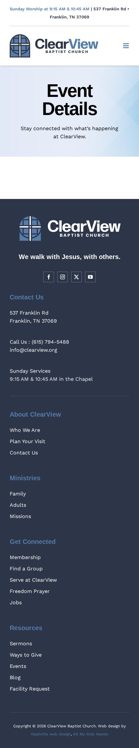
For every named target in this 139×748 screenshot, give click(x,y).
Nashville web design (51, 734)
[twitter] (76, 277)
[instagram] (62, 277)
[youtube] (90, 277)
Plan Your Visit (27, 441)
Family (18, 494)
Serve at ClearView (33, 580)
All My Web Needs (90, 734)
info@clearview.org (33, 350)
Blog (15, 677)
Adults (18, 505)
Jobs (16, 602)
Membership (25, 557)
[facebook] (48, 277)
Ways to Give (26, 655)
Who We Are (25, 430)
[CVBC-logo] (54, 37)
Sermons (21, 643)
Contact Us (24, 453)
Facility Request (30, 689)
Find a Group (26, 569)
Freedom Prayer (30, 591)
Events (18, 666)
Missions (20, 516)
